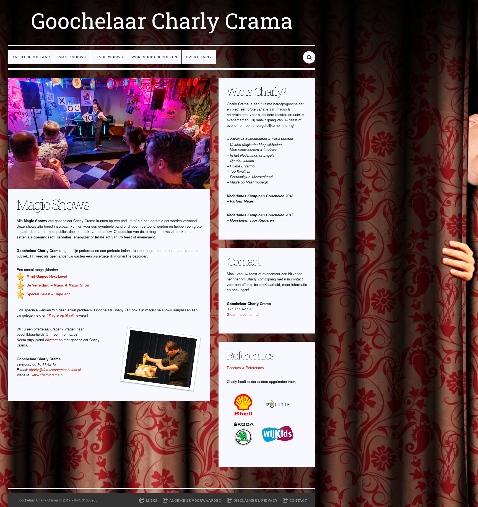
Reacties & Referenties (245, 367)
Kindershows (108, 56)
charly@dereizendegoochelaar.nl (55, 369)
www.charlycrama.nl (47, 374)
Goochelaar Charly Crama (162, 20)
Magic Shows (72, 56)
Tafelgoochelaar (31, 56)
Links (151, 500)
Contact (298, 500)
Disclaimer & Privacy (255, 500)
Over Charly (199, 56)
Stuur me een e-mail (243, 314)
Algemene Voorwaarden (195, 500)
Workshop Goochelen (154, 56)
